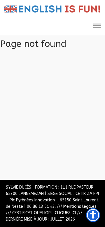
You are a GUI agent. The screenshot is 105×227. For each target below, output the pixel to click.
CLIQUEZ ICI (65, 212)
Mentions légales (80, 206)
